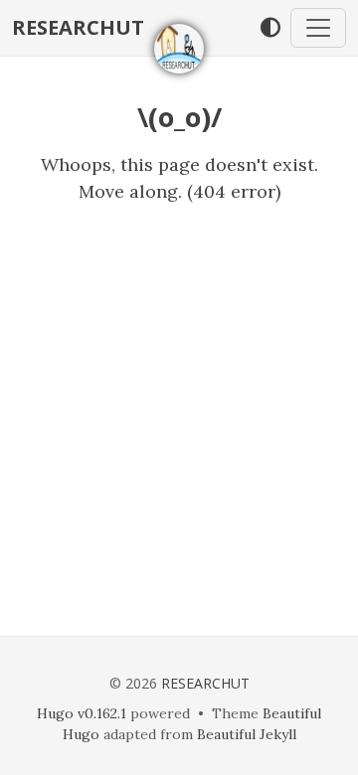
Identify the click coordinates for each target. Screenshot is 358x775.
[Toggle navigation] (318, 28)
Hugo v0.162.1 (81, 713)
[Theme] (270, 28)
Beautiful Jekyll (246, 734)
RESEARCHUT (78, 27)
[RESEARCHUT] (179, 49)
